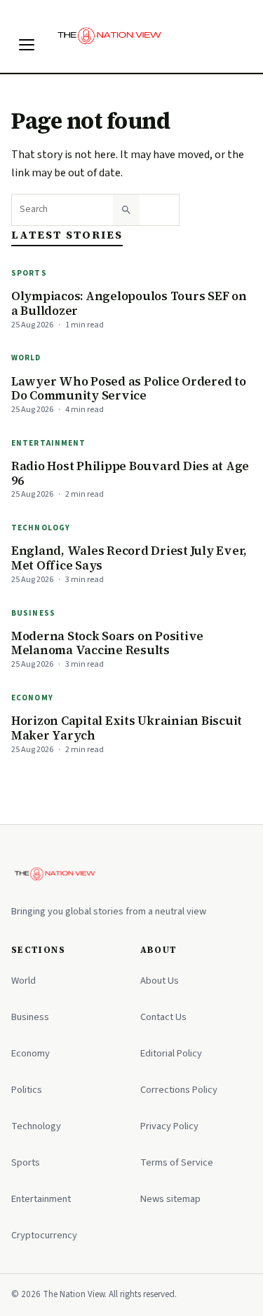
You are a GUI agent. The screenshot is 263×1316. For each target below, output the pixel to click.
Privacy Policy (169, 1126)
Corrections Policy (178, 1089)
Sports (29, 273)
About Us (159, 980)
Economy (32, 698)
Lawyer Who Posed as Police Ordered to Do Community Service (128, 388)
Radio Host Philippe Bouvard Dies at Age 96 (130, 473)
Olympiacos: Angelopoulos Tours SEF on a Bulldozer (129, 303)
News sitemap (170, 1198)
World (26, 358)
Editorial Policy (171, 1053)
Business (33, 613)
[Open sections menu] (26, 44)
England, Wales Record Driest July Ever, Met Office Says (129, 558)
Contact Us (163, 1017)
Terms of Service (176, 1162)
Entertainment (48, 443)
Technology (40, 528)
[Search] (126, 209)
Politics (26, 1089)
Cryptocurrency (44, 1235)
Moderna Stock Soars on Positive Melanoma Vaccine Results (107, 643)
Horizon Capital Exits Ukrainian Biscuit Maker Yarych (126, 728)
